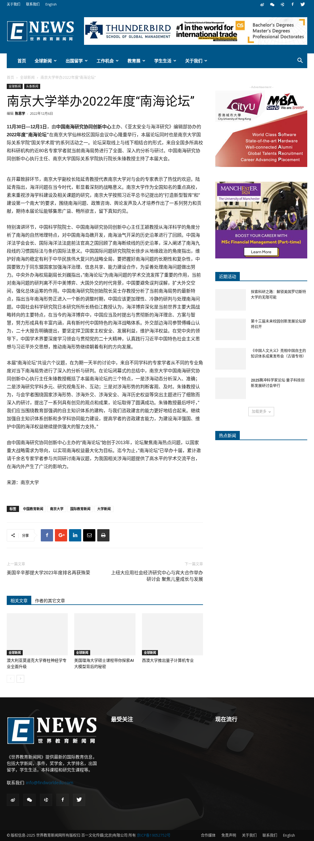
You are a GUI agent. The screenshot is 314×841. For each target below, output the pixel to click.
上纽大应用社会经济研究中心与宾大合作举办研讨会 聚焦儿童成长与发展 (157, 576)
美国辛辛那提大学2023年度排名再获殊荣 (48, 573)
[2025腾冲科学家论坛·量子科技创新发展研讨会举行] (230, 388)
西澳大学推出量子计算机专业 (168, 660)
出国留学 (74, 61)
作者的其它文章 (50, 600)
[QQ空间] (282, 4)
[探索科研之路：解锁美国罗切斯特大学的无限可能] (230, 300)
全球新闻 (43, 61)
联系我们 (33, 4)
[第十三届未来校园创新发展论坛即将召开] (230, 329)
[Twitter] (302, 4)
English (51, 4)
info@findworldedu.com (49, 782)
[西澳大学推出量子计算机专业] (172, 634)
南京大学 (56, 508)
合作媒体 (208, 835)
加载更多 (259, 411)
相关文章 (19, 600)
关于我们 (13, 4)
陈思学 (20, 113)
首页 (21, 61)
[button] (300, 61)
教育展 (134, 61)
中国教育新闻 (33, 508)
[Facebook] (292, 4)
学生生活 (162, 61)
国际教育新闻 (80, 508)
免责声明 (228, 835)
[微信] (272, 4)
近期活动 (227, 276)
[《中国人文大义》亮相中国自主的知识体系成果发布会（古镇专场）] (230, 359)
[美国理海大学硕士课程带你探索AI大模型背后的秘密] (104, 634)
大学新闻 (104, 508)
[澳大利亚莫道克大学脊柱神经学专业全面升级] (37, 634)
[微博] (262, 4)
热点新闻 (227, 435)
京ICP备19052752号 (153, 835)
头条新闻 (32, 86)
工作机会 (105, 61)
